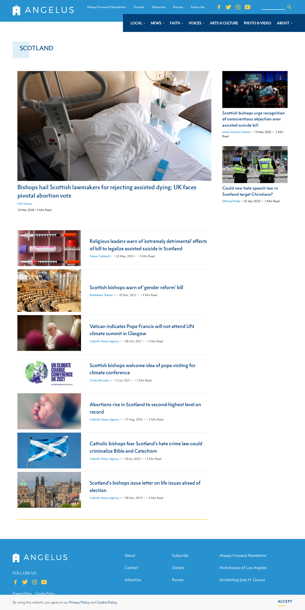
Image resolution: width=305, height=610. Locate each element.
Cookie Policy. (107, 602)
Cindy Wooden (99, 380)
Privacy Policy (79, 602)
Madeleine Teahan (101, 295)
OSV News (24, 203)
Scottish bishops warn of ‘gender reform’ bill (136, 287)
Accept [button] (285, 601)
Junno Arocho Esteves (236, 132)
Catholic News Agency (104, 341)
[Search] (289, 7)
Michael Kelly (231, 201)
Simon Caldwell (100, 256)
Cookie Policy (45, 593)
